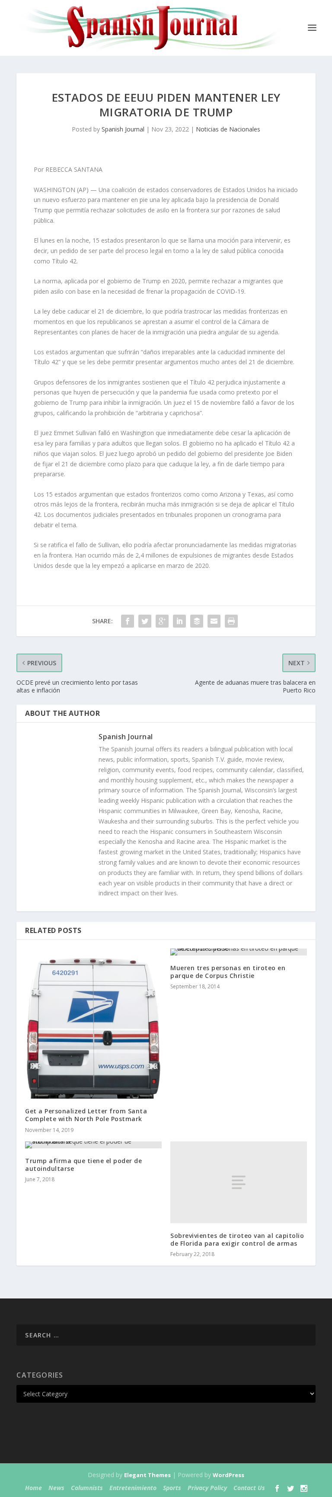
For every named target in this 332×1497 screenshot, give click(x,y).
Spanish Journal (123, 129)
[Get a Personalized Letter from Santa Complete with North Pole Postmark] (93, 1024)
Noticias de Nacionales (228, 129)
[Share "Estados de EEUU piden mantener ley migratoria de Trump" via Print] (231, 621)
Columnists (87, 1488)
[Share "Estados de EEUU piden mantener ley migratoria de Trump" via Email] (214, 621)
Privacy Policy (207, 1488)
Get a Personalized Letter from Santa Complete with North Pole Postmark (86, 1115)
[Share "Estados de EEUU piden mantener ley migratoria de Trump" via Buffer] (196, 621)
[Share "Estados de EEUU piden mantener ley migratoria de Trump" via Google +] (162, 621)
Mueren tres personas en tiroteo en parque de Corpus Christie (227, 972)
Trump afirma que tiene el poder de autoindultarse (83, 1165)
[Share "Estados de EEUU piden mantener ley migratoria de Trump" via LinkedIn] (179, 621)
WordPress (228, 1475)
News (56, 1488)
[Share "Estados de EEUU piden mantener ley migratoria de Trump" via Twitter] (144, 621)
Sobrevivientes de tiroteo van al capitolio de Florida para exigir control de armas (237, 1239)
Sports (172, 1488)
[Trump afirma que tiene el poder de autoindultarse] (93, 1144)
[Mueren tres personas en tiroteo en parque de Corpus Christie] (238, 952)
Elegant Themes (147, 1475)
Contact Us (249, 1488)
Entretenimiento (132, 1488)
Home (33, 1488)
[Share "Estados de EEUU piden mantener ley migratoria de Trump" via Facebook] (127, 621)
